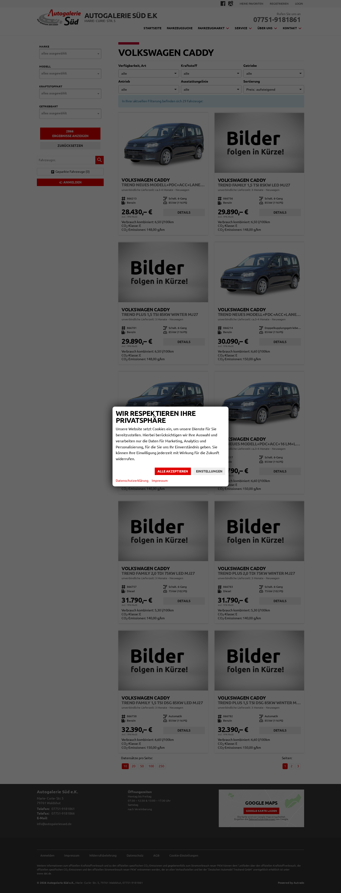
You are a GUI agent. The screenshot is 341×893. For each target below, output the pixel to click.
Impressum (160, 480)
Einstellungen (209, 471)
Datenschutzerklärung (132, 480)
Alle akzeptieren (173, 471)
